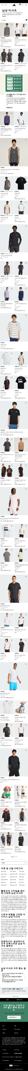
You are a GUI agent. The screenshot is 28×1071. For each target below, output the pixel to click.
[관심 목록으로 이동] (5, 5)
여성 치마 (21, 882)
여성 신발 (21, 871)
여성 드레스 (22, 885)
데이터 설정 (16, 1049)
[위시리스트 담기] (12, 25)
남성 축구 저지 (13, 876)
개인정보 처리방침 (18, 1053)
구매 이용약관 (17, 1029)
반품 (15, 1025)
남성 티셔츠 (4, 874)
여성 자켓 (21, 876)
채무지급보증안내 (18, 1060)
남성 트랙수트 (4, 879)
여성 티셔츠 (22, 874)
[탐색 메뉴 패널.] (2, 5)
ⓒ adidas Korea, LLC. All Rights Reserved (14, 1069)
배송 (3, 1025)
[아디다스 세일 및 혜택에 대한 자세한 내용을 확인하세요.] (14, 1)
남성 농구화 (13, 882)
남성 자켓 (3, 876)
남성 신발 (3, 871)
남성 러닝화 (13, 879)
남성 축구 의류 (13, 874)
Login (7, 999)
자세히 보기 (9, 107)
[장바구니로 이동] (25, 5)
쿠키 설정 (4, 1049)
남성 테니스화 (13, 885)
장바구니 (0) (19, 999)
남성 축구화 (13, 871)
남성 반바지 (4, 885)
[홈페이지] (14, 5)
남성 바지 (3, 882)
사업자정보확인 (5, 1060)
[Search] (22, 5)
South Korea (16, 1065)
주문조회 (4, 1029)
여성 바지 (21, 879)
